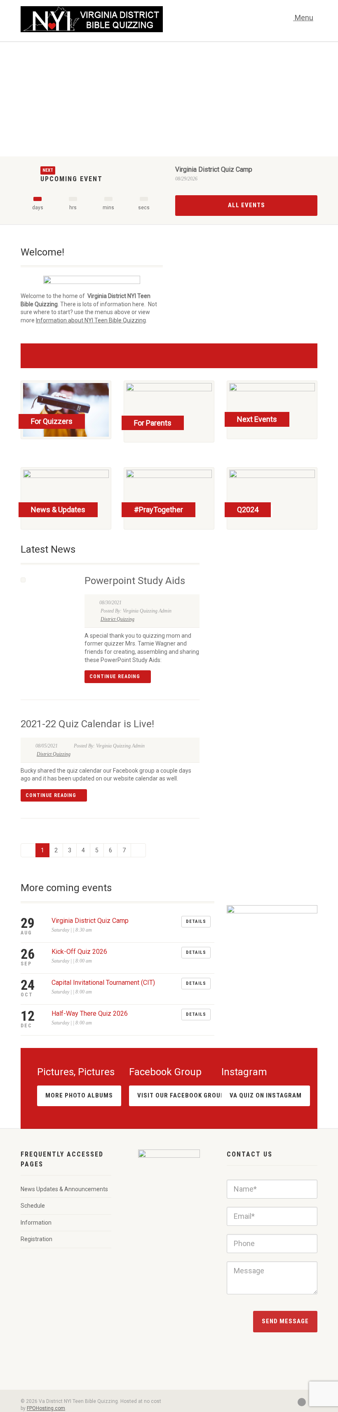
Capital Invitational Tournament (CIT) (103, 982)
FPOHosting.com (46, 1408)
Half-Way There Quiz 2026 (90, 1013)
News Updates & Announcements (64, 1189)
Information (36, 1222)
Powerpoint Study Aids (134, 581)
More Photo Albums (79, 1095)
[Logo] (92, 19)
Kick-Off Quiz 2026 (79, 952)
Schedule (33, 1205)
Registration (36, 1239)
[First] (28, 850)
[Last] (138, 850)
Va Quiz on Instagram (266, 1095)
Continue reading (115, 676)
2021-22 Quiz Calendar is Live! (87, 724)
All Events (246, 205)
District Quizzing (117, 619)
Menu (303, 17)
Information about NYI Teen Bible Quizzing (91, 320)
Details (196, 921)
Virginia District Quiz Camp (213, 169)
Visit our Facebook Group (181, 1095)
